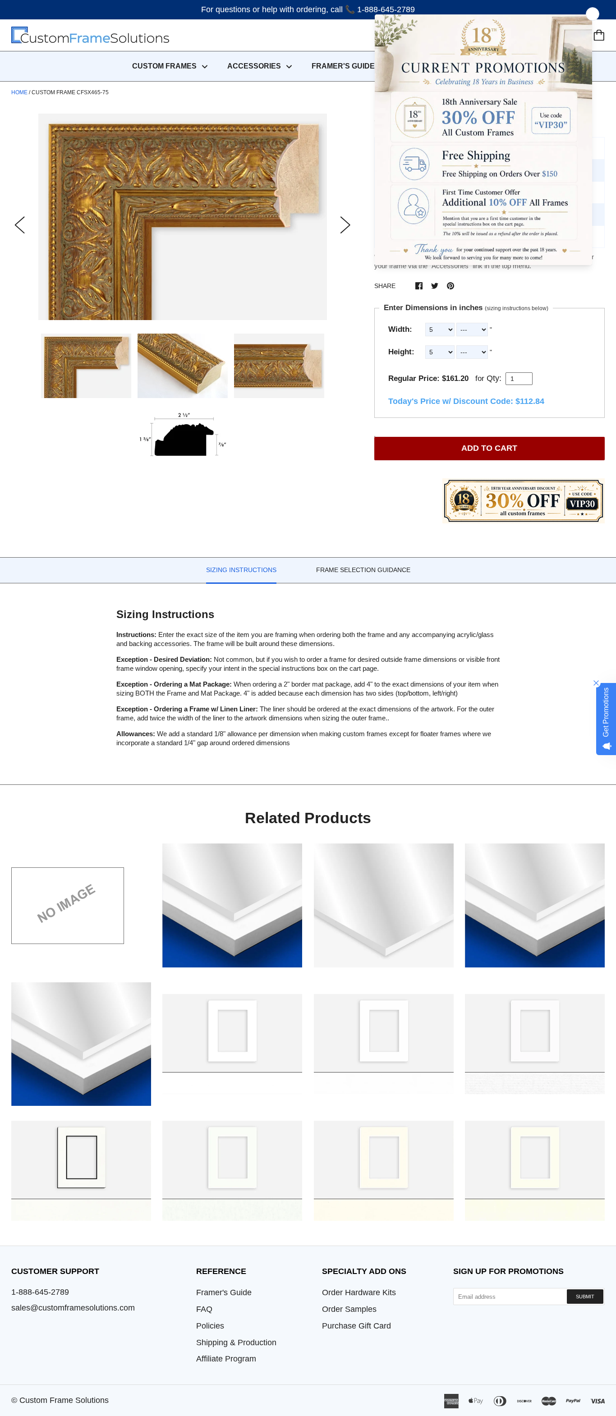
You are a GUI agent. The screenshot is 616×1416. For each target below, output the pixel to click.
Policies (210, 1325)
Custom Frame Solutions (64, 1400)
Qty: (494, 378)
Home (19, 92)
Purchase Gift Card (356, 1325)
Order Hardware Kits (359, 1292)
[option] (182, 217)
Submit (585, 1296)
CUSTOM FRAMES (165, 66)
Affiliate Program (226, 1358)
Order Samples (349, 1309)
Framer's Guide (224, 1292)
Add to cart (489, 448)
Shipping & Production (236, 1342)
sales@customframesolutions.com (73, 1307)
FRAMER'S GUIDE (343, 66)
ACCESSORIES (255, 66)
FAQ (204, 1309)
